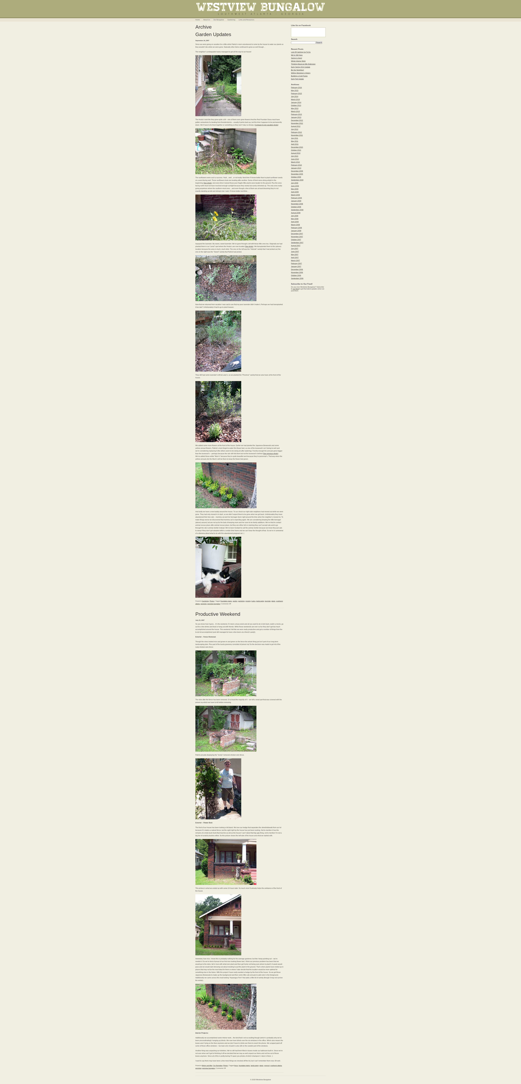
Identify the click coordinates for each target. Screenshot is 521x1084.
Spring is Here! (296, 58)
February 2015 (296, 93)
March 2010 (295, 162)
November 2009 (297, 174)
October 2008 (296, 207)
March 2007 (295, 261)
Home (197, 20)
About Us (206, 20)
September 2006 (297, 278)
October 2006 (296, 275)
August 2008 (295, 213)
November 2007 (297, 237)
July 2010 (294, 156)
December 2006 (297, 269)
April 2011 (294, 144)
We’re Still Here (297, 55)
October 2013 (296, 105)
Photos (212, 601)
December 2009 (297, 171)
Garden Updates (213, 34)
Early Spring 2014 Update (300, 67)
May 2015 (294, 91)
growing (248, 601)
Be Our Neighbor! (297, 70)
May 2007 (294, 255)
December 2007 (297, 234)
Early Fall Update (297, 79)
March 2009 (295, 195)
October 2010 (296, 150)
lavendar (268, 601)
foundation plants (226, 601)
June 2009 (295, 186)
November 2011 (297, 135)
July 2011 (294, 138)
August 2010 (295, 153)
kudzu (253, 601)
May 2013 (294, 108)
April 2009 (295, 192)
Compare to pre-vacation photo (266, 125)
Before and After (207, 1065)
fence (236, 1065)
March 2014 (295, 99)
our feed (296, 289)
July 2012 (294, 129)
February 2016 (296, 88)
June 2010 (295, 159)
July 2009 (294, 183)
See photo (207, 183)
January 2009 (296, 201)
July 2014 (294, 96)
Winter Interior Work (298, 61)
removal (266, 1065)
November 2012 (297, 123)
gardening (241, 601)
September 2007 (297, 243)
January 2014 (296, 102)
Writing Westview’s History (300, 73)
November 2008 (297, 204)
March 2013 (295, 111)
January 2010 (296, 168)
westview (204, 604)
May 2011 (294, 141)
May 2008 (294, 219)
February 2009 (296, 198)
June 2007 (295, 252)
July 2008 (294, 216)
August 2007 (295, 246)
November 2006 (297, 272)
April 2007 (295, 258)
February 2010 (296, 165)
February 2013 (296, 114)
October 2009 (296, 177)
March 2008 (295, 225)
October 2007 (296, 240)
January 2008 (296, 231)
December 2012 (297, 120)
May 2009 (294, 189)
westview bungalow (213, 604)
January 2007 (296, 266)
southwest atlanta (276, 1065)
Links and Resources (246, 20)
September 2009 (297, 180)
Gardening (231, 20)
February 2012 (296, 132)
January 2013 (296, 117)
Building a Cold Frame (299, 76)
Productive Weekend (217, 614)
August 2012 (295, 126)
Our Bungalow (218, 20)
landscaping (260, 601)
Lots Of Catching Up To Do (301, 52)
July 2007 (294, 249)
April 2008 (295, 222)
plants (273, 601)
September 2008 (297, 210)
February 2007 (296, 263)
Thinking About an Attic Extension (303, 64)
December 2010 (297, 147)
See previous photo (270, 454)
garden (235, 601)
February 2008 (296, 228)
